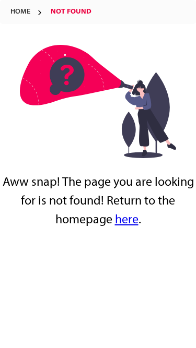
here (127, 220)
